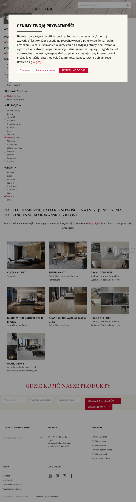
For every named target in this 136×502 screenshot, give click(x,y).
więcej (37, 62)
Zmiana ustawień (45, 70)
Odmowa (25, 70)
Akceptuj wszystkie (73, 70)
